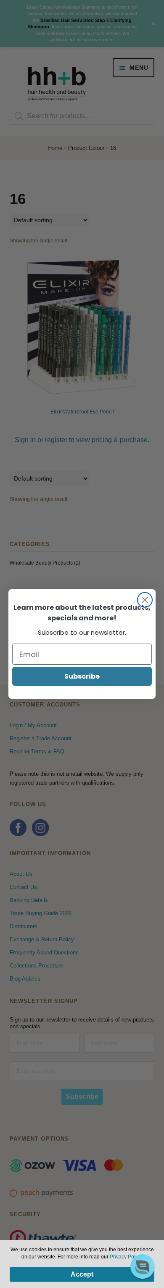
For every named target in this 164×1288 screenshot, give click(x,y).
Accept (82, 1274)
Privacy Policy (125, 1257)
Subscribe (82, 676)
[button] (142, 1266)
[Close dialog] (145, 599)
